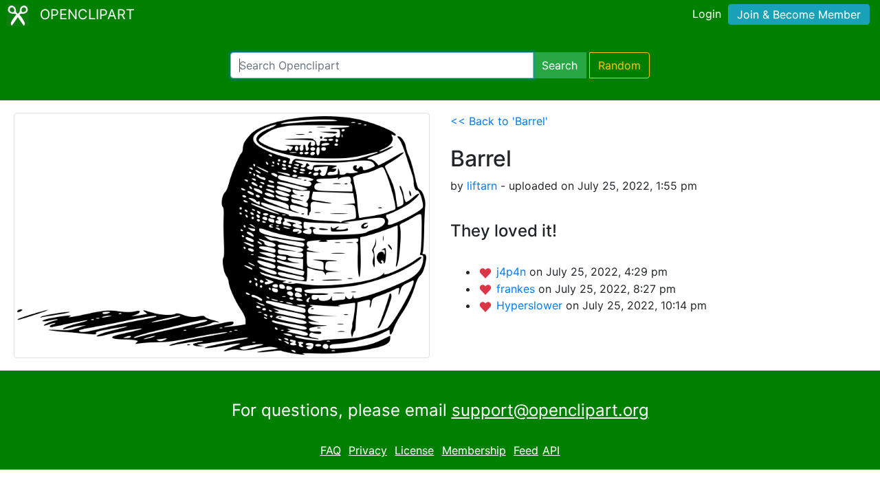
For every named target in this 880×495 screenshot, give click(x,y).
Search (560, 65)
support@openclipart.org (550, 410)
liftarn (482, 185)
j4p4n (512, 271)
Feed (526, 450)
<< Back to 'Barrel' (499, 121)
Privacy (368, 450)
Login (706, 14)
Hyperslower (531, 305)
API (551, 450)
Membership (474, 450)
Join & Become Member (799, 14)
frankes (517, 289)
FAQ (330, 450)
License (414, 450)
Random (619, 65)
